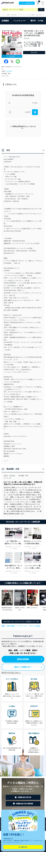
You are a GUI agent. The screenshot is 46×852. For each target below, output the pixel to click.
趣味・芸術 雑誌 (12, 15)
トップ (3, 15)
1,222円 (27, 112)
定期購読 (5, 21)
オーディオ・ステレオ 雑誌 (26, 15)
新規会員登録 (23, 659)
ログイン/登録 (27, 3)
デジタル (10, 112)
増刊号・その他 (36, 21)
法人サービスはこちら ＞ (11, 672)
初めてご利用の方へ (23, 667)
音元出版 (9, 71)
